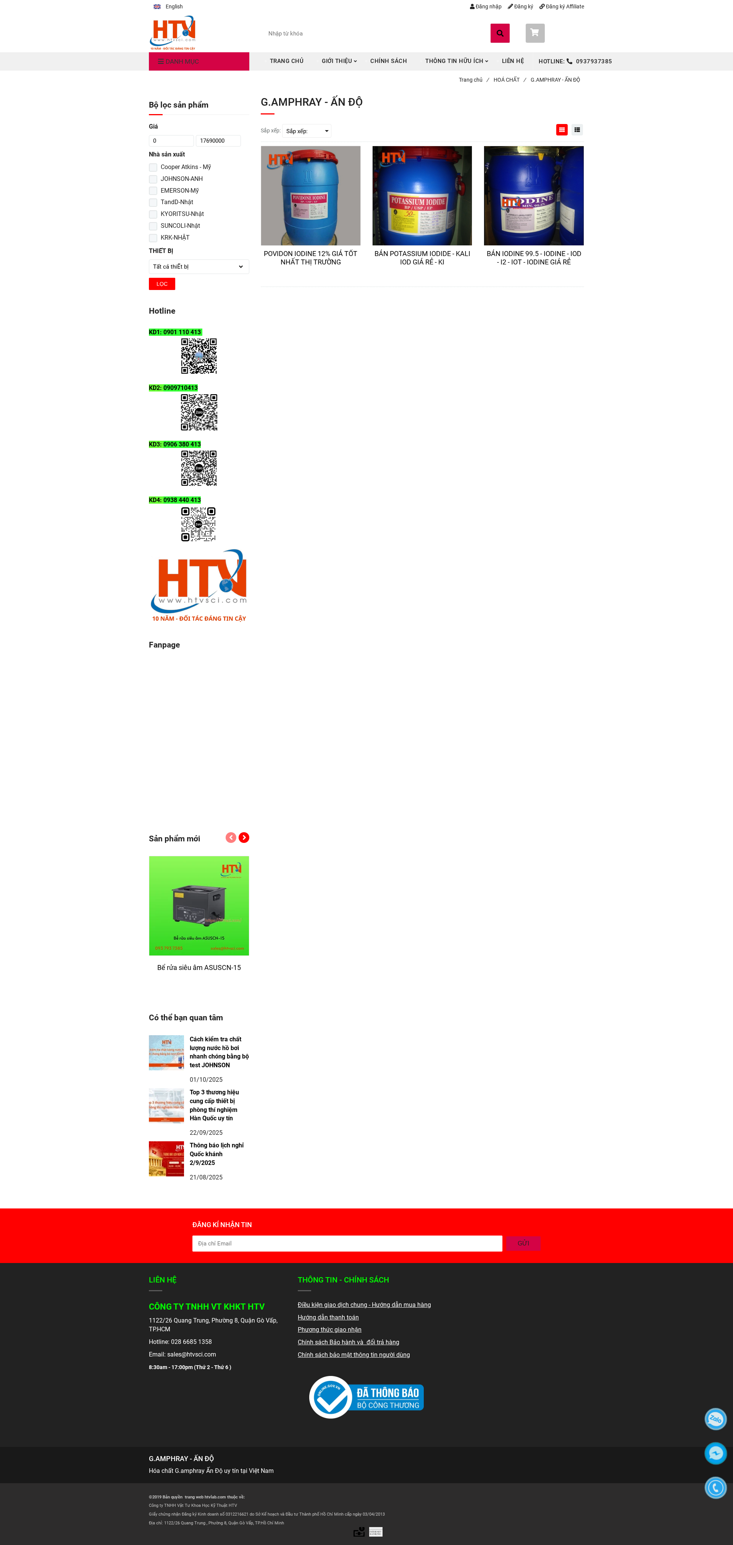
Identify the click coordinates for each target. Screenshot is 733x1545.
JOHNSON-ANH (182, 178)
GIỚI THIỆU (337, 61)
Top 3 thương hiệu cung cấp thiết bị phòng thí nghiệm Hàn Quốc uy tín (214, 1105)
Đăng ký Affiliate (565, 6)
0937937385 (594, 61)
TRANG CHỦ (287, 61)
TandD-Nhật (177, 202)
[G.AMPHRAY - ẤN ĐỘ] (173, 32)
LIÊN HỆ (513, 61)
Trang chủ (474, 80)
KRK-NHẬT (175, 237)
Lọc (162, 284)
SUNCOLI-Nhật (180, 225)
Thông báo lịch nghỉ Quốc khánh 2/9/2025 (217, 1154)
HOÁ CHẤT (510, 80)
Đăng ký (523, 6)
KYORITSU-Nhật (182, 213)
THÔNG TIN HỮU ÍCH (454, 61)
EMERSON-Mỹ (180, 190)
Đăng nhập (488, 6)
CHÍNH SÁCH (388, 61)
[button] (168, 7)
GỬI (523, 1243)
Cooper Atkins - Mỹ (186, 167)
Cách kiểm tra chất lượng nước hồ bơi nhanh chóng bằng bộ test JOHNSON (219, 1052)
